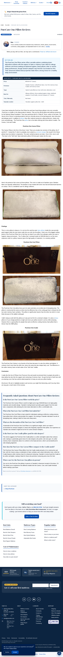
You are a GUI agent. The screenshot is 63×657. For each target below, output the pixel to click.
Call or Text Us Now (32, 516)
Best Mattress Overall (9, 529)
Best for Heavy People (9, 538)
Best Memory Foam (29, 532)
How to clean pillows (9, 554)
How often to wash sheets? (10, 557)
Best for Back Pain (8, 535)
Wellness (33, 2)
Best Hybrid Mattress (29, 535)
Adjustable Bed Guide (30, 538)
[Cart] (59, 2)
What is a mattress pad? (50, 537)
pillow (26, 120)
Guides (41, 2)
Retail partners (55, 617)
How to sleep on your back (51, 534)
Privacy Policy (49, 588)
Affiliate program (55, 615)
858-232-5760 (37, 507)
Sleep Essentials (16, 2)
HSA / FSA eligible (56, 613)
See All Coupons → (51, 13)
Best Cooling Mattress (30, 529)
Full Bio (48, 46)
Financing (38, 621)
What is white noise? (49, 540)
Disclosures (14, 638)
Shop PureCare (9, 488)
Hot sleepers (24, 616)
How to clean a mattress (9, 551)
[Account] (55, 2)
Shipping (53, 608)
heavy (56, 318)
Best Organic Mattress (9, 541)
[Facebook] (29, 599)
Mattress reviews (25, 608)
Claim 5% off (54, 585)
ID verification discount (31, 638)
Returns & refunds (55, 611)
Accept (15, 652)
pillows (7, 25)
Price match (39, 619)
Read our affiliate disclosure (48, 51)
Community (38, 611)
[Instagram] (24, 599)
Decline (7, 652)
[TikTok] (39, 599)
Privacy (3, 638)
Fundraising (39, 623)
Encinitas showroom (26, 471)
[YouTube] (34, 599)
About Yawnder (40, 608)
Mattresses (7, 2)
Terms (8, 638)
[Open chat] (59, 653)
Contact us (38, 613)
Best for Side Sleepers (9, 532)
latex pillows (41, 230)
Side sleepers (24, 614)
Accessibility (22, 638)
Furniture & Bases (25, 2)
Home (2, 25)
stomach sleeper (41, 132)
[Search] (51, 2)
